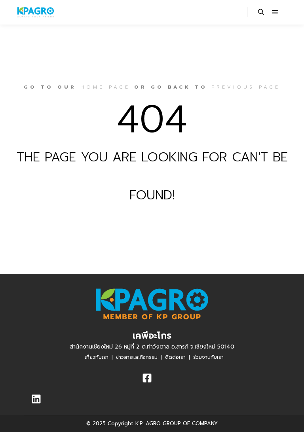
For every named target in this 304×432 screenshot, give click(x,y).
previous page (245, 87)
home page (105, 87)
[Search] (261, 12)
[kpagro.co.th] (35, 12)
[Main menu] (275, 12)
